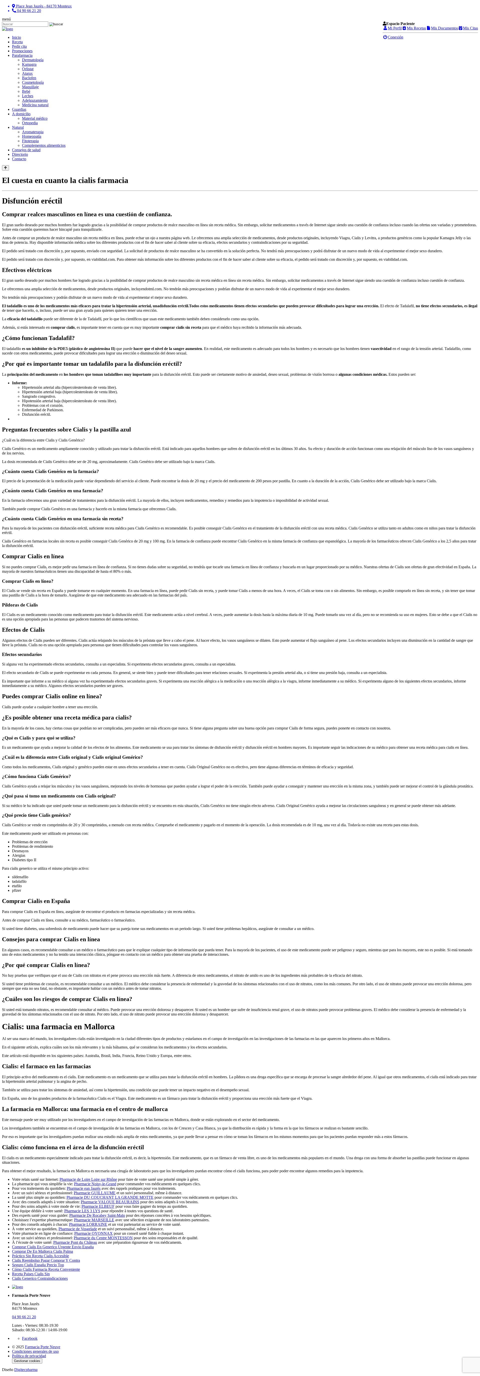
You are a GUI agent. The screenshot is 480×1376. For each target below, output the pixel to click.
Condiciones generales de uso (35, 1351)
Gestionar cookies (27, 1361)
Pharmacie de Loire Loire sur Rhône (88, 1179)
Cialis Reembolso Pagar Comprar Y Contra (46, 1260)
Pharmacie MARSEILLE (94, 1220)
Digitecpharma (26, 1370)
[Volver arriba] (5, 167)
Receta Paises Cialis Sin (31, 1274)
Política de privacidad (29, 1356)
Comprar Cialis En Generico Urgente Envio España (53, 1247)
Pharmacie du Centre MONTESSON (103, 1238)
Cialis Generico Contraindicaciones (40, 1278)
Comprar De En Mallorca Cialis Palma (42, 1251)
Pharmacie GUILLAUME (95, 1193)
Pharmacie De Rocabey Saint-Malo (97, 1215)
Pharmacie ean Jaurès (83, 1188)
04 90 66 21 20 (24, 1317)
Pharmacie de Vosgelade (77, 1229)
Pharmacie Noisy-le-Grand (95, 1184)
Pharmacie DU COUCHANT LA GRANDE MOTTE (110, 1197)
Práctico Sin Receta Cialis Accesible (40, 1256)
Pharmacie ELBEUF (98, 1206)
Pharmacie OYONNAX (93, 1233)
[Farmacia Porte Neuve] (7, 29)
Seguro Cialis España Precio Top (38, 1265)
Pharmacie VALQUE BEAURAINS (110, 1202)
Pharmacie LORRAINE (88, 1224)
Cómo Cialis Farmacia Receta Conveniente (46, 1269)
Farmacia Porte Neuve (42, 1347)
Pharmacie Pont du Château (75, 1242)
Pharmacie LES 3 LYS (82, 1211)
